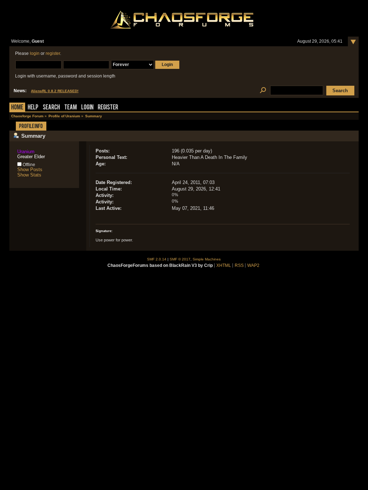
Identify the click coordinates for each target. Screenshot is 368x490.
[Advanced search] (263, 90)
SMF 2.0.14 (156, 259)
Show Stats (29, 175)
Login (87, 107)
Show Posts (29, 169)
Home (17, 107)
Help (33, 107)
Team (70, 107)
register (53, 53)
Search (51, 107)
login (35, 53)
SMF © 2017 (180, 259)
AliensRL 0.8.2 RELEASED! (54, 91)
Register (108, 107)
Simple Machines (207, 259)
